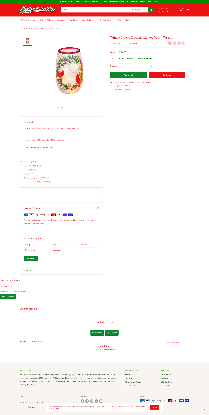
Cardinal (32, 169)
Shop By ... (129, 20)
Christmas (35, 165)
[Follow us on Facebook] (82, 401)
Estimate (30, 258)
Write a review (97, 332)
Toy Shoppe (73, 20)
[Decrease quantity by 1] (121, 66)
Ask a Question (8, 296)
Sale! (119, 20)
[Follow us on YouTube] (101, 401)
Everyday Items (105, 20)
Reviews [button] (23, 341)
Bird (31, 173)
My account (164, 11)
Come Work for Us (132, 386)
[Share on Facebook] (170, 43)
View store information (121, 89)
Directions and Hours (133, 382)
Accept (154, 407)
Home (21, 28)
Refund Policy (28, 270)
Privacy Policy (166, 374)
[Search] (151, 9)
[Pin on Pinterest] (174, 43)
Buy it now (167, 75)
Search (127, 374)
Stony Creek (115, 43)
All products (30, 28)
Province (55, 244)
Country (27, 244)
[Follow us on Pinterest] (96, 401)
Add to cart (128, 75)
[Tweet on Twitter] (179, 43)
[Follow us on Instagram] (91, 401)
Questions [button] (35, 341)
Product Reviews (104, 322)
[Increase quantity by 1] (151, 66)
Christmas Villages (46, 20)
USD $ (23, 397)
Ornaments (61, 20)
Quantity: (114, 66)
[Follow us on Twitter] (87, 401)
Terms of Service (167, 386)
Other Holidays (87, 20)
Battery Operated (43, 181)
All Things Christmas (27, 20)
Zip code (83, 244)
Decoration (44, 177)
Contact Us (129, 378)
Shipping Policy (166, 382)
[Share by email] (183, 43)
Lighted (34, 161)
